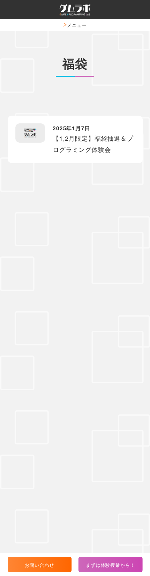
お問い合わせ (39, 564)
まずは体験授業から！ (110, 564)
